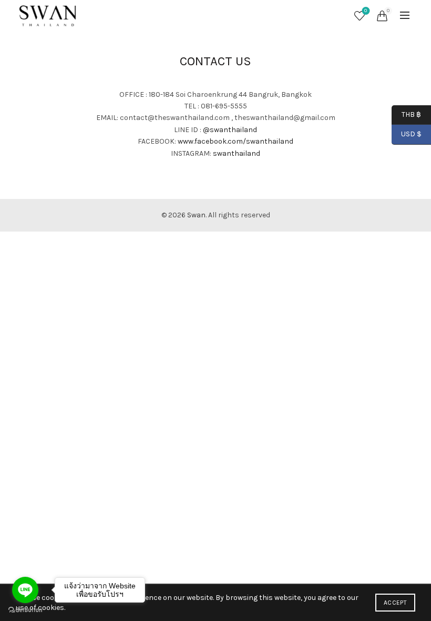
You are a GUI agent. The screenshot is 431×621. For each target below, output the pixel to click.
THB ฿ (406, 114)
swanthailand (236, 153)
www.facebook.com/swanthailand (235, 141)
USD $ (411, 134)
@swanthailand (230, 129)
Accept (395, 602)
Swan (196, 215)
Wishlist (365, 11)
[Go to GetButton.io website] (25, 610)
